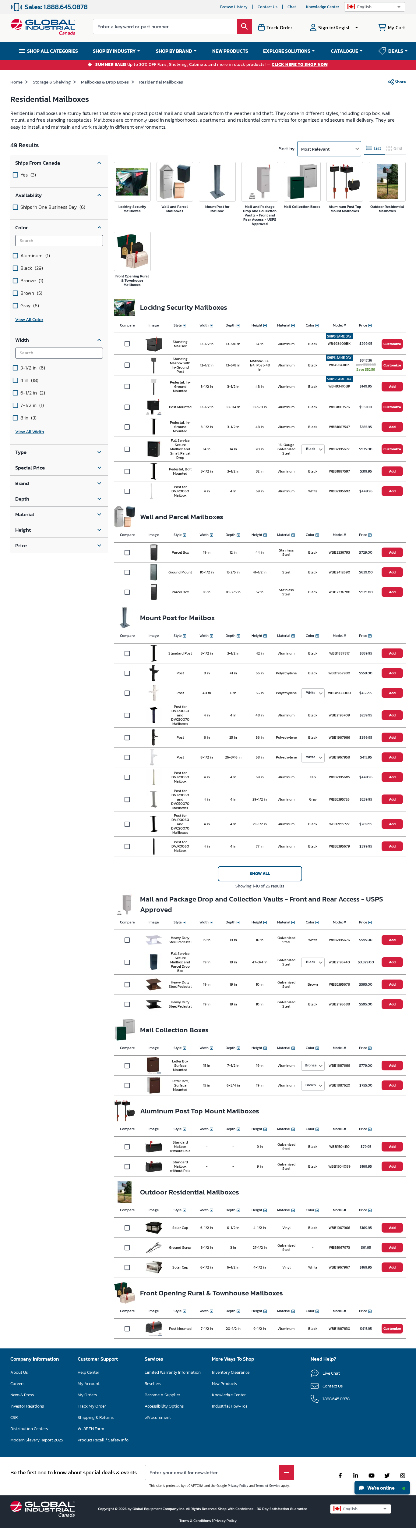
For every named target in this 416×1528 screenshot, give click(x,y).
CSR (14, 1417)
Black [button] (310, 449)
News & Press (22, 1395)
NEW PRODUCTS (230, 51)
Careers (17, 1383)
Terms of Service (268, 1485)
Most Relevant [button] (315, 148)
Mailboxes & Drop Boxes (105, 81)
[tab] (374, 148)
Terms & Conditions (195, 1520)
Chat (291, 7)
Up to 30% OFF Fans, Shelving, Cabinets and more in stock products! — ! (212, 64)
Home (16, 81)
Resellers (153, 1383)
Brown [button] (310, 1085)
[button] (374, 6)
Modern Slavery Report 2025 (36, 1440)
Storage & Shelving (52, 81)
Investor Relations (27, 1406)
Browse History (234, 7)
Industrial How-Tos (229, 1406)
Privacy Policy (238, 1485)
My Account (89, 1383)
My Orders (87, 1395)
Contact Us (267, 7)
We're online (380, 1487)
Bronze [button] (310, 1065)
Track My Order (92, 1406)
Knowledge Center (322, 7)
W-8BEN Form (91, 1429)
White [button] (310, 692)
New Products (224, 1383)
